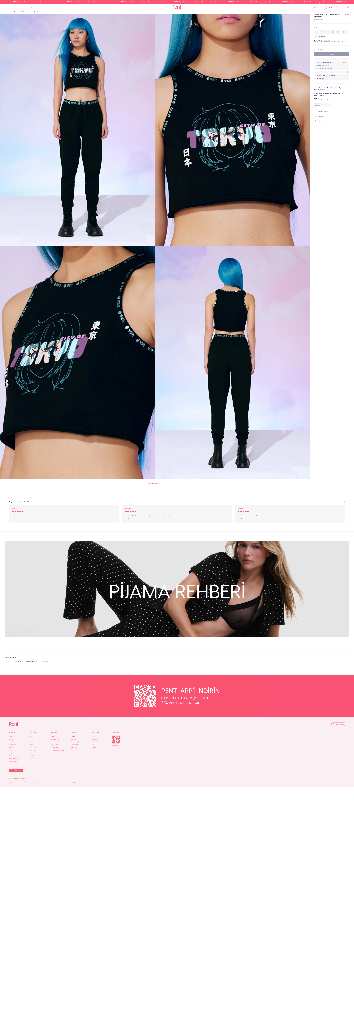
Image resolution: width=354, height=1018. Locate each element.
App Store (115, 745)
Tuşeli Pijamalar (18, 661)
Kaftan (31, 753)
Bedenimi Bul (321, 36)
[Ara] (314, 7)
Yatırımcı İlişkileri (55, 742)
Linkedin (94, 747)
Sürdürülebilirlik (55, 739)
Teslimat (73, 739)
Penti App (115, 732)
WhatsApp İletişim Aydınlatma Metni (96, 782)
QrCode (116, 739)
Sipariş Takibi (74, 744)
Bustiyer (11, 747)
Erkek (16, 7)
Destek (73, 732)
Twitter (94, 742)
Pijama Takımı (13, 744)
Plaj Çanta (32, 758)
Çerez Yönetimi (79, 782)
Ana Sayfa (8, 11)
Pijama (29, 11)
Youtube (94, 744)
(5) (348, 14)
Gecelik (11, 742)
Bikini (31, 736)
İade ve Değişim (75, 742)
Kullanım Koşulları (67, 782)
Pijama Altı (8, 661)
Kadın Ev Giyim (21, 11)
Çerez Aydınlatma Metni (39, 782)
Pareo (31, 742)
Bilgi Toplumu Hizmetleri (57, 750)
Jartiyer (11, 739)
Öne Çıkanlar (34, 732)
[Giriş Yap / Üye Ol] (343, 7)
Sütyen (11, 736)
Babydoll (11, 753)
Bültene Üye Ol (17, 770)
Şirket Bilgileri (54, 747)
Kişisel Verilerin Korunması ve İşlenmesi (19, 782)
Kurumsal (54, 732)
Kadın (8, 7)
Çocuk (25, 7)
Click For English (339, 724)
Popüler (12, 732)
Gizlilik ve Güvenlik (54, 782)
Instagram (94, 736)
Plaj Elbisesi (33, 755)
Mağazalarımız (54, 736)
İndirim (35, 7)
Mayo (31, 739)
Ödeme (73, 736)
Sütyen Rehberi (13, 761)
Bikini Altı (32, 750)
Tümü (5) (342, 502)
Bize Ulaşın (74, 747)
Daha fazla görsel (153, 483)
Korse (10, 750)
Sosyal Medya (96, 732)
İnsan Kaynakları (55, 744)
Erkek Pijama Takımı (14, 758)
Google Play (115, 748)
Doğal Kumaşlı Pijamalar (32, 661)
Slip (10, 755)
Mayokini (32, 744)
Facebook (94, 739)
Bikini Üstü (33, 747)
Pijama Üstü (36, 11)
